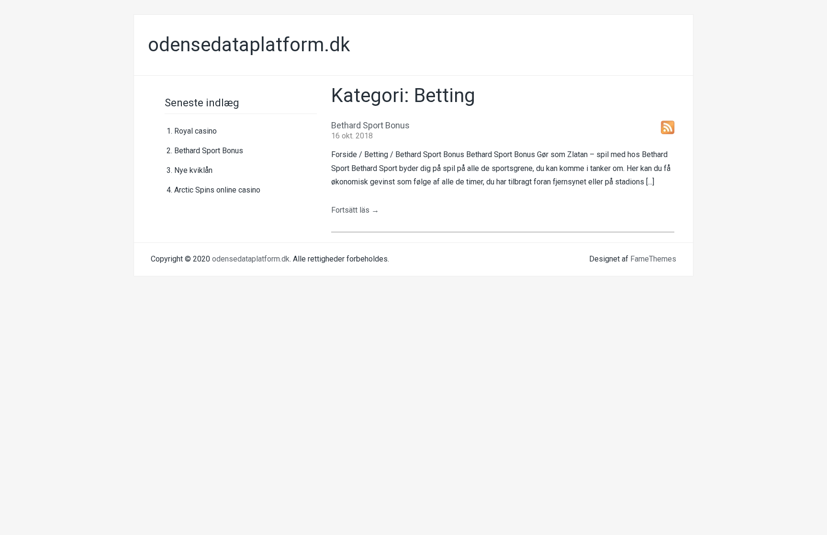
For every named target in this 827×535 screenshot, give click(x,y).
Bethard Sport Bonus (208, 150)
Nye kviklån (193, 170)
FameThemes (653, 258)
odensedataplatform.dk (249, 45)
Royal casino (195, 131)
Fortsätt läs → (355, 210)
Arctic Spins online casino (217, 189)
